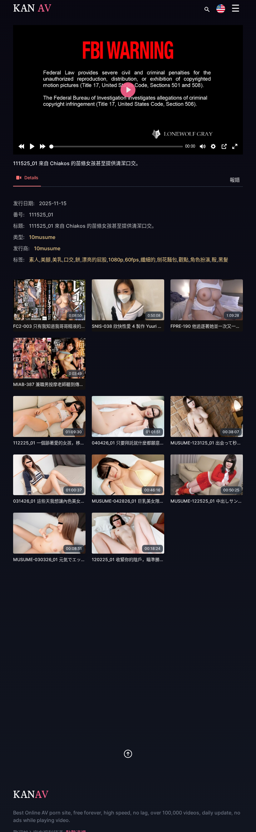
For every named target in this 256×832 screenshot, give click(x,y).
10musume (42, 237)
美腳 (46, 259)
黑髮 (223, 259)
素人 (34, 259)
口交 (69, 259)
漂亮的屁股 (94, 259)
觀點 (184, 259)
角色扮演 (200, 259)
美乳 (57, 259)
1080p (115, 259)
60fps (132, 259)
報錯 (235, 180)
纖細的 (147, 259)
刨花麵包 (167, 259)
